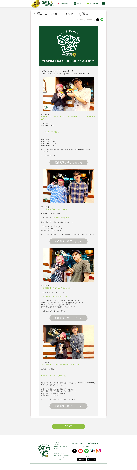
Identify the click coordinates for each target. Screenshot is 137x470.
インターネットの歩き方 (59, 450)
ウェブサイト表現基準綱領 (59, 457)
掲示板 (79, 3)
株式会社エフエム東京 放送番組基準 (62, 455)
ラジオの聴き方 (57, 444)
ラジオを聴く (64, 3)
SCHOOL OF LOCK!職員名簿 (60, 446)
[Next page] (68, 426)
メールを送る (94, 3)
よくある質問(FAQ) (58, 459)
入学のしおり (57, 442)
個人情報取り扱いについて (59, 448)
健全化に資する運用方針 (59, 453)
